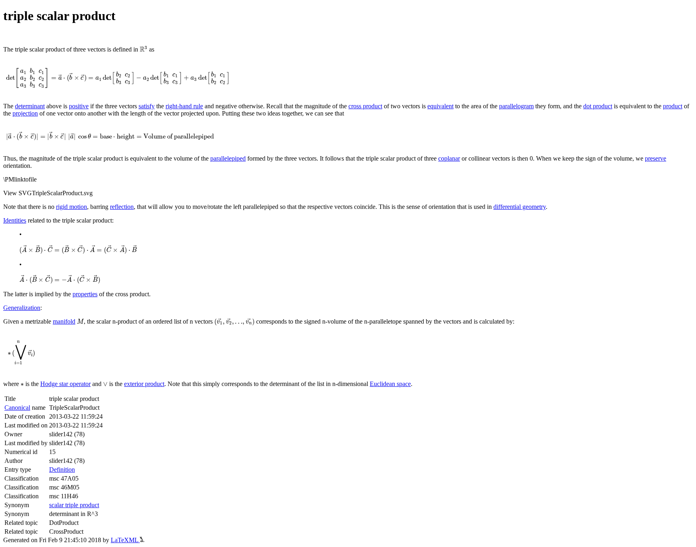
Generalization (21, 307)
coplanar (449, 158)
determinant (30, 106)
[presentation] (143, 49)
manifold (64, 321)
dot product (597, 106)
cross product (365, 106)
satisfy (147, 106)
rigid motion (71, 206)
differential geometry (519, 206)
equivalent (440, 106)
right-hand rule (184, 106)
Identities (14, 220)
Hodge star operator (65, 383)
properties (84, 294)
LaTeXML (125, 540)
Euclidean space (390, 383)
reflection (122, 206)
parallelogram (516, 106)
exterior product (144, 383)
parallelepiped (228, 158)
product (672, 106)
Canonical (17, 407)
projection (25, 113)
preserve (655, 158)
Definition (62, 469)
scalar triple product (74, 505)
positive (79, 106)
